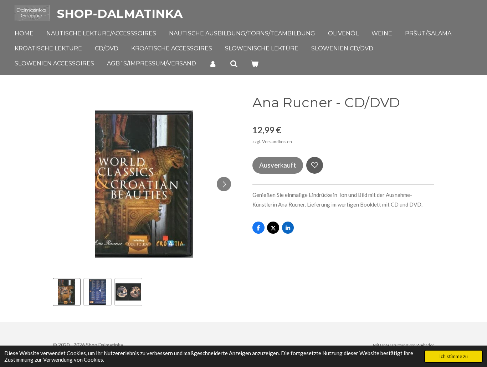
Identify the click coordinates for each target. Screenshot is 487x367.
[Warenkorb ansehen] (254, 63)
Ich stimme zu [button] (453, 356)
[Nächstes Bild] (224, 184)
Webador (425, 344)
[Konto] (212, 63)
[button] (67, 292)
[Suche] (233, 63)
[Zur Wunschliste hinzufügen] (314, 165)
